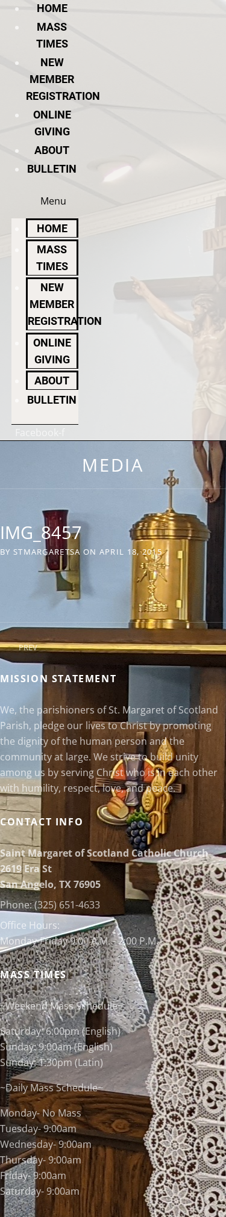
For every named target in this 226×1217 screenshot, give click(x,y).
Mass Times (52, 258)
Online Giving (52, 351)
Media (113, 464)
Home (52, 8)
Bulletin (52, 168)
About (51, 150)
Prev (28, 647)
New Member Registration (63, 79)
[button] (44, 201)
